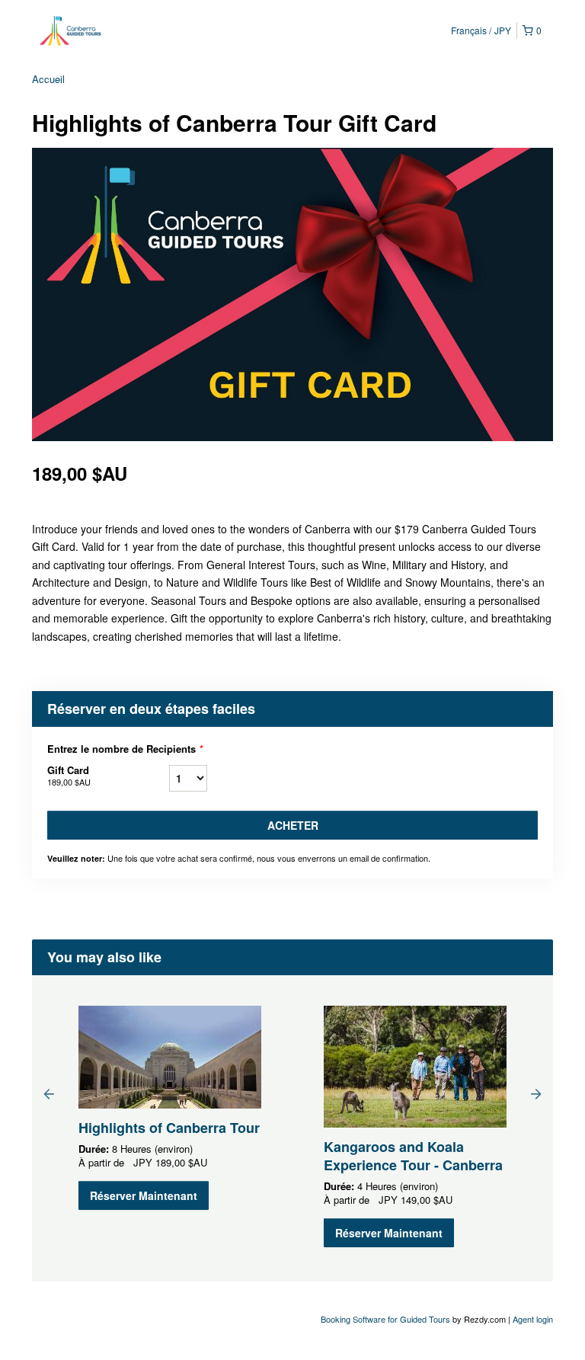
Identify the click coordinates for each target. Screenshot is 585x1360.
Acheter (292, 825)
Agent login (533, 1319)
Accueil (48, 79)
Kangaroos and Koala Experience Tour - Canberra (413, 1156)
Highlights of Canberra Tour (169, 1128)
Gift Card (69, 775)
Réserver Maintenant (143, 1195)
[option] (169, 1108)
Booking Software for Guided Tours (386, 1319)
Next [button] (536, 1093)
